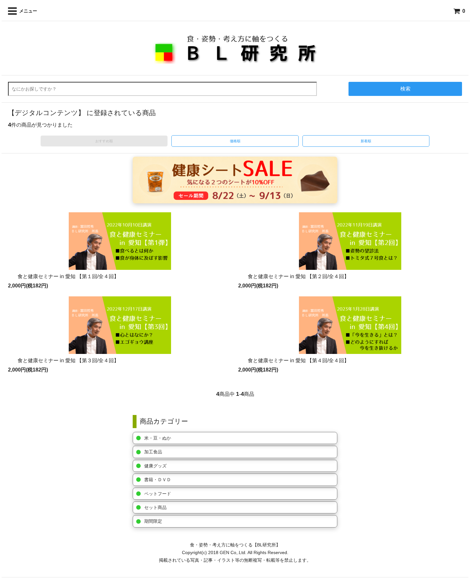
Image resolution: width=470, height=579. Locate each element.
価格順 (235, 141)
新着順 (366, 141)
